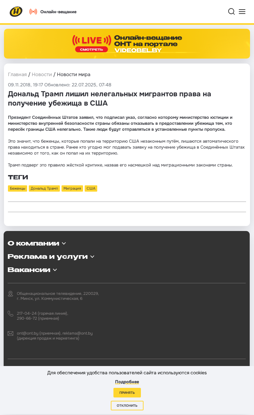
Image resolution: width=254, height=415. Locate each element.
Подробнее (127, 382)
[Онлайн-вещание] (127, 44)
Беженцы (17, 188)
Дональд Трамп (44, 188)
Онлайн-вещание (58, 12)
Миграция (72, 188)
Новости (42, 74)
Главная (17, 74)
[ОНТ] (16, 11)
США (91, 188)
